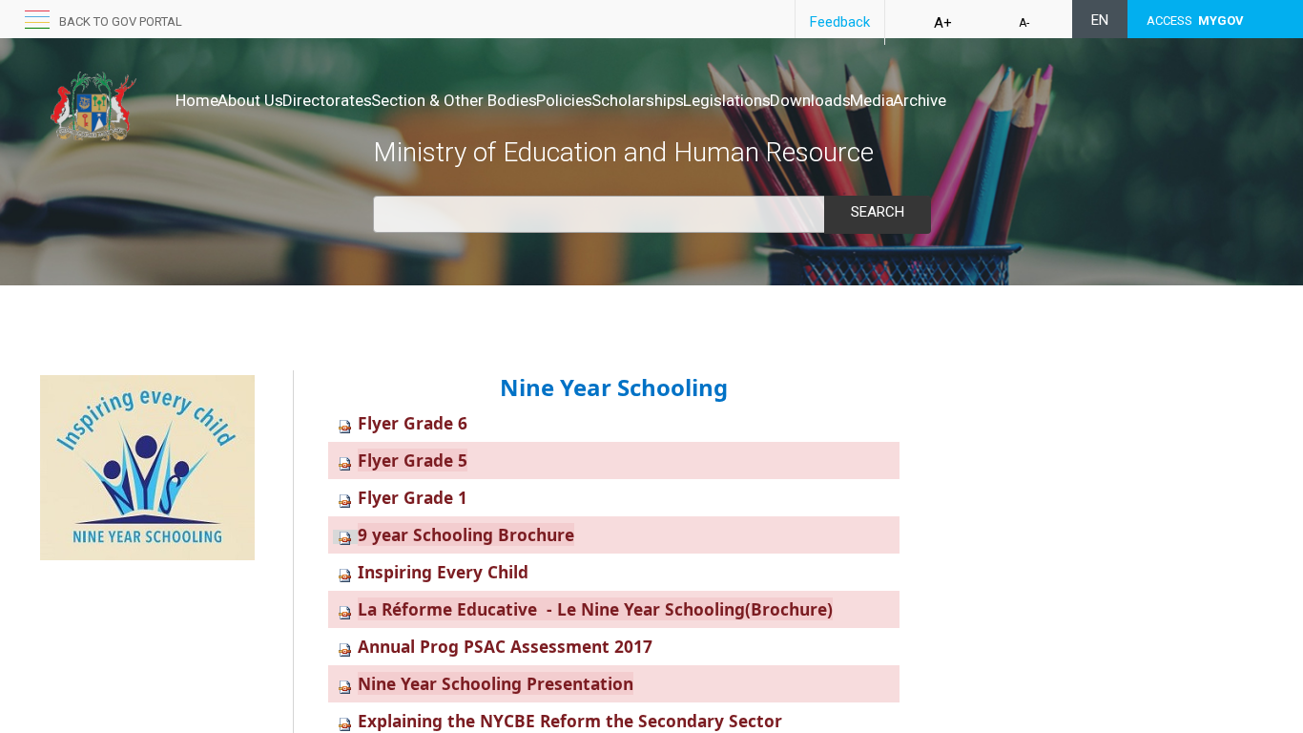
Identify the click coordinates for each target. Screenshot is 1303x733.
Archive (919, 100)
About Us (250, 100)
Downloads (810, 100)
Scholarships (637, 100)
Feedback (840, 22)
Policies (564, 100)
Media (872, 100)
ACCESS (1195, 20)
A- (1024, 23)
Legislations (727, 100)
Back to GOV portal (120, 21)
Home (197, 100)
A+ (943, 22)
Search (877, 211)
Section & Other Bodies (454, 100)
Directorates (327, 100)
